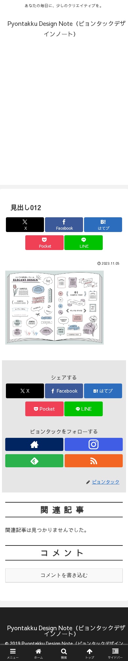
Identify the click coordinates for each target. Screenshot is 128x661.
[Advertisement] (64, 121)
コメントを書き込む (64, 575)
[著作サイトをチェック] (34, 444)
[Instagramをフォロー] (94, 444)
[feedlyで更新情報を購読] (34, 460)
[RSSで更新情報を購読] (94, 460)
